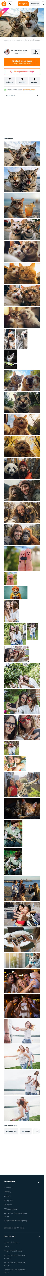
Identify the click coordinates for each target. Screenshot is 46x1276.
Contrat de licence (11, 1242)
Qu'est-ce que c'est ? (29, 90)
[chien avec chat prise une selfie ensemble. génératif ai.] (9, 339)
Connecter (35, 4)
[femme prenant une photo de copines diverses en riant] (22, 888)
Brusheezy (8, 1187)
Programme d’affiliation (13, 1251)
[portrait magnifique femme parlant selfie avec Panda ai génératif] (22, 468)
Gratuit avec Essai (22, 62)
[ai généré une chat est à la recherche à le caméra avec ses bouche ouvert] (22, 446)
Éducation (8, 1205)
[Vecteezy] (3, 3)
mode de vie (11, 1131)
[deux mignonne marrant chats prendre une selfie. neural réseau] (22, 229)
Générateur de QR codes (14, 1228)
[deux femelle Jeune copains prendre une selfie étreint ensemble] (11, 611)
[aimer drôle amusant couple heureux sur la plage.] (22, 1031)
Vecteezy (7, 1191)
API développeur (11, 1209)
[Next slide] (36, 1131)
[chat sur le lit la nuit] (10, 359)
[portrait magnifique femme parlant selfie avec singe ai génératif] (22, 490)
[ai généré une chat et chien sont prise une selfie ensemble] (22, 380)
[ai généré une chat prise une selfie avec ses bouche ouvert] (22, 402)
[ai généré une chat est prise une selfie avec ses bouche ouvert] (22, 424)
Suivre (35, 53)
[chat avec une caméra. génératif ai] (15, 592)
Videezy (7, 1196)
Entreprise (8, 1200)
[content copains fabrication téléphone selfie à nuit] (22, 1006)
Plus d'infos (10, 95)
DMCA (6, 1246)
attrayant (26, 1131)
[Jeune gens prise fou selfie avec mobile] (22, 981)
